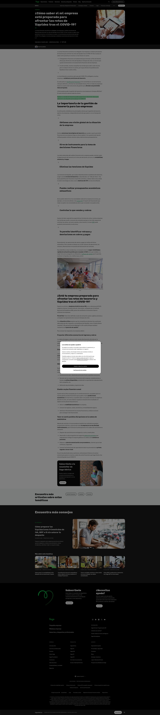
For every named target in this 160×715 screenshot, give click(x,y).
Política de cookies (82, 359)
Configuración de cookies (79, 370)
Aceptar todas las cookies (80, 366)
